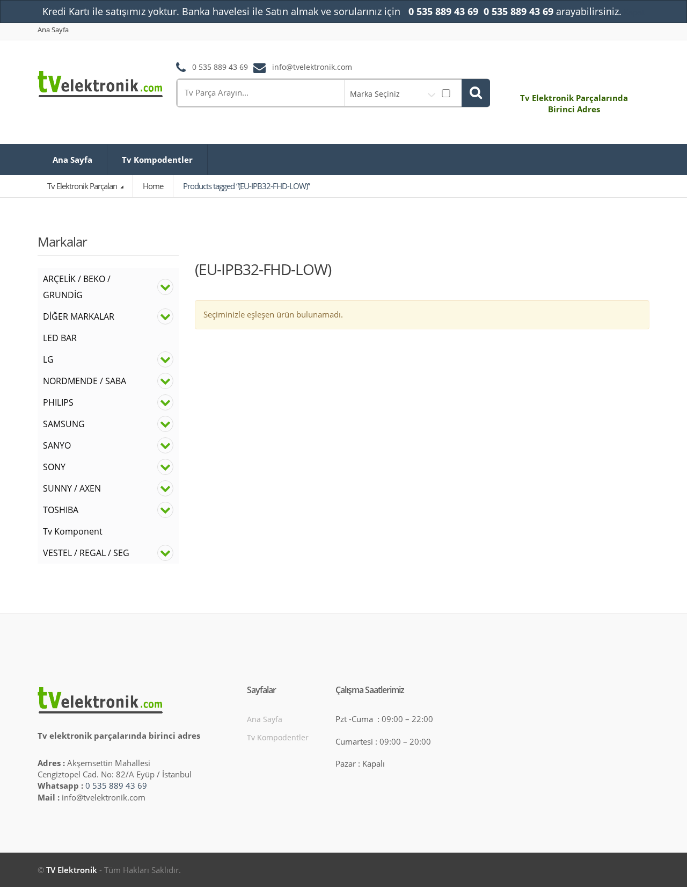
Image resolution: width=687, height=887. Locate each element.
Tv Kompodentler (157, 159)
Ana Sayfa (53, 30)
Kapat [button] (634, 11)
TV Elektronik (71, 869)
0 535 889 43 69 (116, 785)
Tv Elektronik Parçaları (83, 186)
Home (153, 186)
